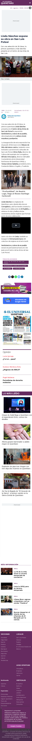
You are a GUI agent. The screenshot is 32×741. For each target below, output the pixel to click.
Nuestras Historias (7, 696)
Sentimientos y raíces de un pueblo (15, 265)
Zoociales (4, 705)
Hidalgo (18, 644)
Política (3, 644)
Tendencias (4, 660)
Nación (3, 642)
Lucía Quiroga (8, 356)
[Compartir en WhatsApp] (15, 277)
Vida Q (3, 111)
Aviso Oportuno (21, 697)
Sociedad (4, 637)
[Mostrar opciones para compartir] (30, 8)
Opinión (7, 352)
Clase (18, 688)
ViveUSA (19, 690)
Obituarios (19, 699)
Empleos (19, 671)
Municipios (4, 651)
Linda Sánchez (18, 268)
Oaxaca (18, 640)
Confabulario (20, 695)
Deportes (4, 653)
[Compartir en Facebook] (9, 277)
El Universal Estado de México (23, 648)
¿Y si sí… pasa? (9, 359)
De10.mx (19, 686)
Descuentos (20, 702)
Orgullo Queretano (6, 698)
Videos (3, 686)
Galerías (3, 683)
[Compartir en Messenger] (19, 277)
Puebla (18, 642)
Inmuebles (19, 668)
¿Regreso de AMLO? (11, 370)
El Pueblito (7, 268)
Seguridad (4, 640)
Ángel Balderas (8, 377)
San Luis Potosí (21, 637)
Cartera (3, 646)
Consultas (19, 704)
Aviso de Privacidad (17, 721)
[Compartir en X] (12, 277)
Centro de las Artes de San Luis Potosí (14, 262)
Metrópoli (4, 649)
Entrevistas (4, 694)
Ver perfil (11, 117)
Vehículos (19, 673)
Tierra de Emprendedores (6, 702)
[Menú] (30, 3)
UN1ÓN (18, 693)
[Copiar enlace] (22, 277)
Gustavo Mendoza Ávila (12, 367)
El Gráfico (19, 683)
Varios (18, 675)
